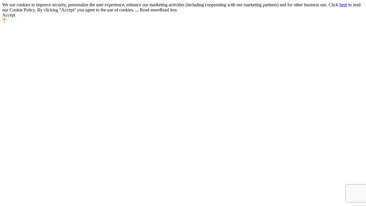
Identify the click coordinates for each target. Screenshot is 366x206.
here (343, 4)
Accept (8, 15)
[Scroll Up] (4, 21)
